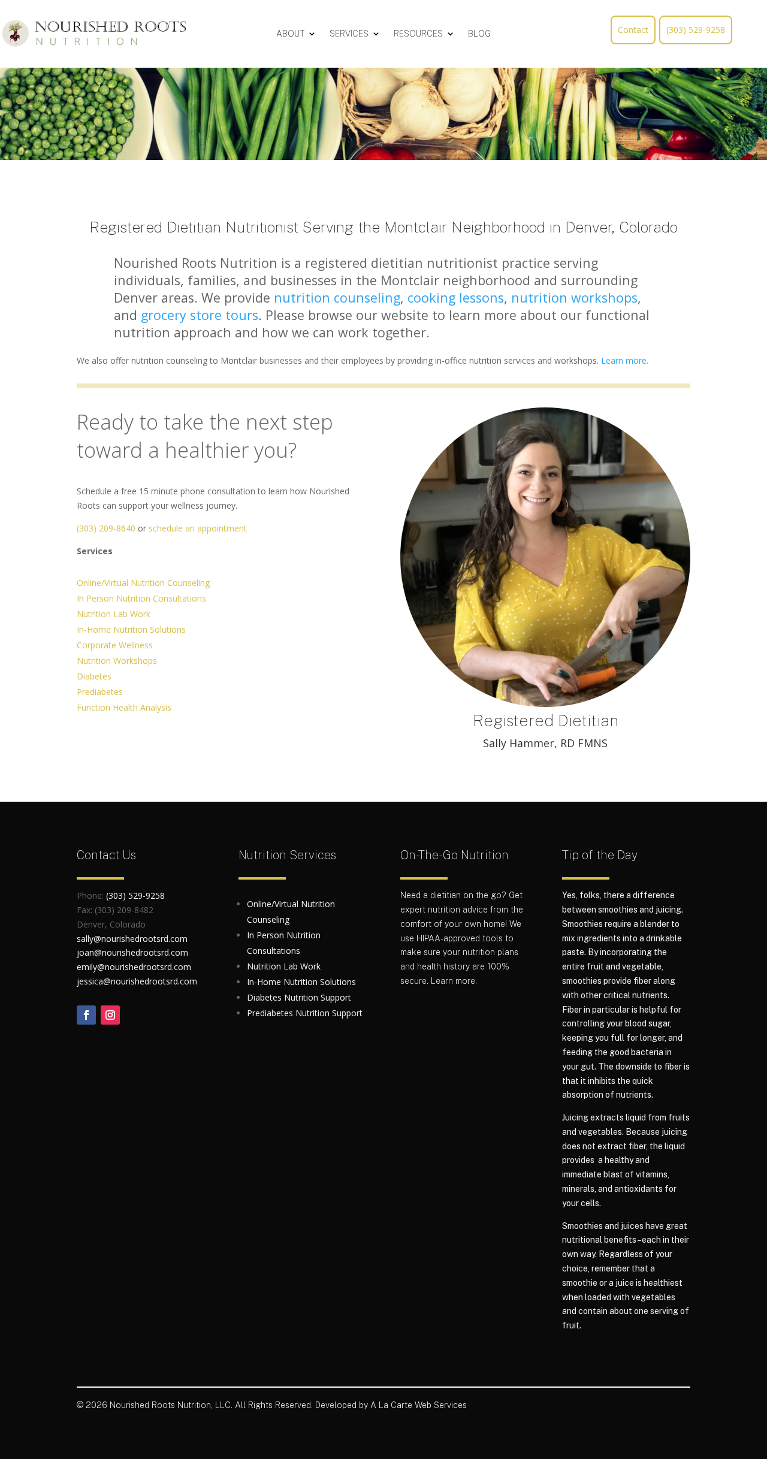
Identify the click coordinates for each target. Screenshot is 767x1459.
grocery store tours (199, 315)
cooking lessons (455, 297)
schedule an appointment (198, 528)
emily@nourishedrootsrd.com (134, 966)
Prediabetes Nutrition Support (305, 1013)
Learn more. (624, 360)
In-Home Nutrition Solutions (131, 629)
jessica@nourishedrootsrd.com (137, 981)
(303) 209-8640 (106, 528)
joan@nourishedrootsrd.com (132, 952)
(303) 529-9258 (695, 29)
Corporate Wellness (115, 645)
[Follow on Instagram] (110, 1015)
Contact (633, 29)
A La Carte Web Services (418, 1405)
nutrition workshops (574, 297)
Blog (479, 33)
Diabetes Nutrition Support (299, 997)
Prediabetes (100, 691)
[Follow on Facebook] (86, 1015)
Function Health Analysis (124, 707)
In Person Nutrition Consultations (141, 598)
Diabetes (94, 676)
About (290, 33)
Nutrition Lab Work (113, 614)
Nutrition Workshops (117, 660)
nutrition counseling (337, 297)
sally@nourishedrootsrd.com (132, 938)
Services (349, 33)
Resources (418, 33)
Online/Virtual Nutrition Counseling (143, 582)
